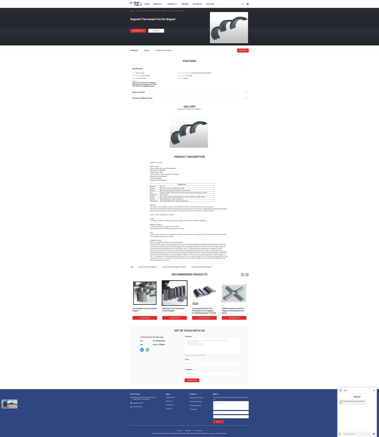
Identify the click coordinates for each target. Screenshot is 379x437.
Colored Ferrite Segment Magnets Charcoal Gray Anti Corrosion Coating (233, 310)
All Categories (193, 409)
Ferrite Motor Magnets (195, 405)
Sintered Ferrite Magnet (196, 401)
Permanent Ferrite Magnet (151, 11)
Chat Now (156, 31)
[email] (142, 350)
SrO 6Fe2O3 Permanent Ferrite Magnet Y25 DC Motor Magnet (144, 310)
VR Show (185, 4)
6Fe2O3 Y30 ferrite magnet (147, 267)
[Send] (374, 434)
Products (139, 11)
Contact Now (192, 380)
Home (132, 11)
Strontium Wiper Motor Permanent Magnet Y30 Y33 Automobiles (173, 310)
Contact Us (169, 408)
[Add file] (340, 434)
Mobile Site (188, 430)
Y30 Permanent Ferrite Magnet (201, 267)
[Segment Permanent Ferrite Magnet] (229, 27)
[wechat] (147, 350)
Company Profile (170, 397)
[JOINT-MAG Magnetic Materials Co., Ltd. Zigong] (136, 3)
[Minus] (374, 390)
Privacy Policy (198, 430)
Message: (188, 336)
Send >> (218, 422)
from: (187, 359)
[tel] (153, 350)
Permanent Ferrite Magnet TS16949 (173, 267)
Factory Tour (169, 401)
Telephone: (189, 369)
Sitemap (179, 430)
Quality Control (170, 405)
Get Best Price (138, 31)
